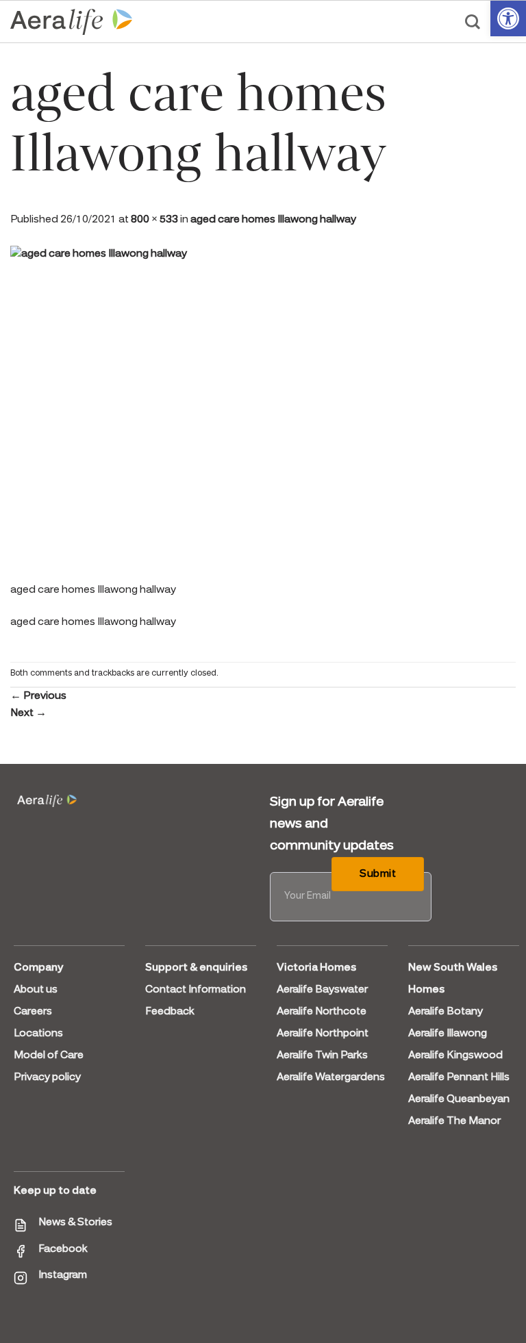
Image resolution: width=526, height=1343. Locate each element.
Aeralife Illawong (447, 1033)
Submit (378, 874)
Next (28, 713)
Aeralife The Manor (454, 1121)
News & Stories (75, 1222)
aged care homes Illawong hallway (273, 219)
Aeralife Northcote (321, 1011)
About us (36, 989)
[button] (508, 18)
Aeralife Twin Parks (322, 1055)
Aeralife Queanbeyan (459, 1099)
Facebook (63, 1249)
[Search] (472, 22)
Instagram (62, 1275)
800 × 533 (154, 219)
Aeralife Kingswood (455, 1055)
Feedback (170, 1011)
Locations (38, 1033)
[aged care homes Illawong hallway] (263, 412)
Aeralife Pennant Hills (459, 1077)
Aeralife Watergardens (331, 1077)
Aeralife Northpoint (322, 1033)
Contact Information (195, 989)
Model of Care (49, 1055)
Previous (38, 696)
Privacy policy (47, 1077)
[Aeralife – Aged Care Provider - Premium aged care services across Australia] (72, 22)
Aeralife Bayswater (322, 989)
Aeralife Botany (445, 1011)
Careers (33, 1011)
